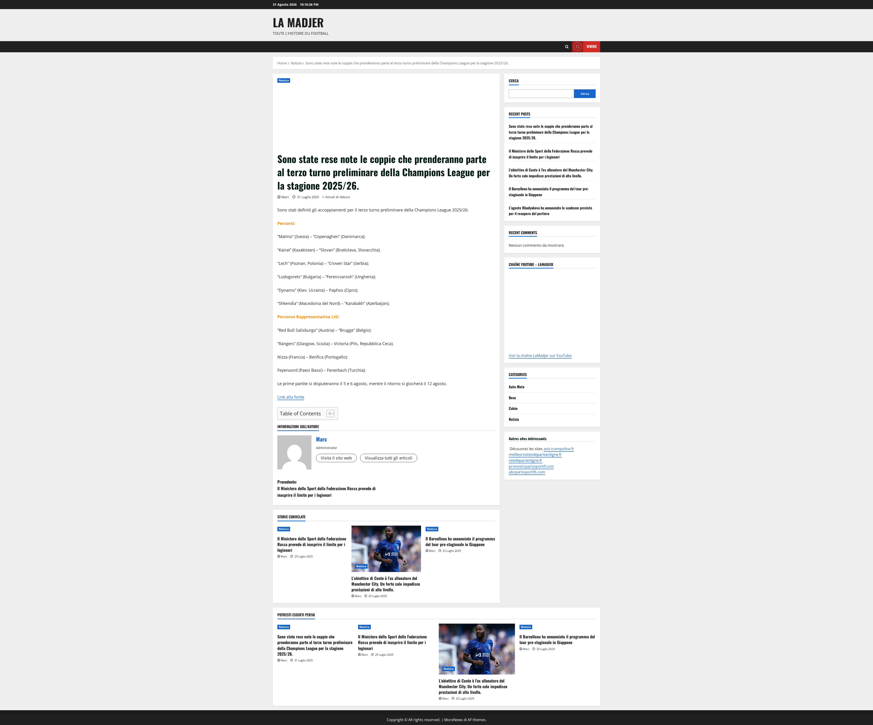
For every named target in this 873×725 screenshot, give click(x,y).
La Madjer (298, 22)
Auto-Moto (516, 386)
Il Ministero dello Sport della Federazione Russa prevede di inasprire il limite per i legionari (311, 544)
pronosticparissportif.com (531, 466)
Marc (285, 197)
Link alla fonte (290, 397)
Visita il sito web (336, 458)
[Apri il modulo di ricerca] (567, 46)
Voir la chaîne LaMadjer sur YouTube (540, 355)
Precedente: (326, 488)
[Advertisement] (386, 118)
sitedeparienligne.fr (525, 460)
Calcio (513, 408)
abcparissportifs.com (527, 471)
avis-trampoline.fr (559, 448)
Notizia (284, 80)
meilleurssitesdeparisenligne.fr (535, 454)
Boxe (512, 397)
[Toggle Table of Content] (328, 413)
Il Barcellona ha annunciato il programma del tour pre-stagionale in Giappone (460, 541)
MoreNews (453, 719)
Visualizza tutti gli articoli (388, 458)
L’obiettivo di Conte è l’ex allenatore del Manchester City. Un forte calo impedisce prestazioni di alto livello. (385, 583)
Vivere (592, 46)
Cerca (514, 80)
